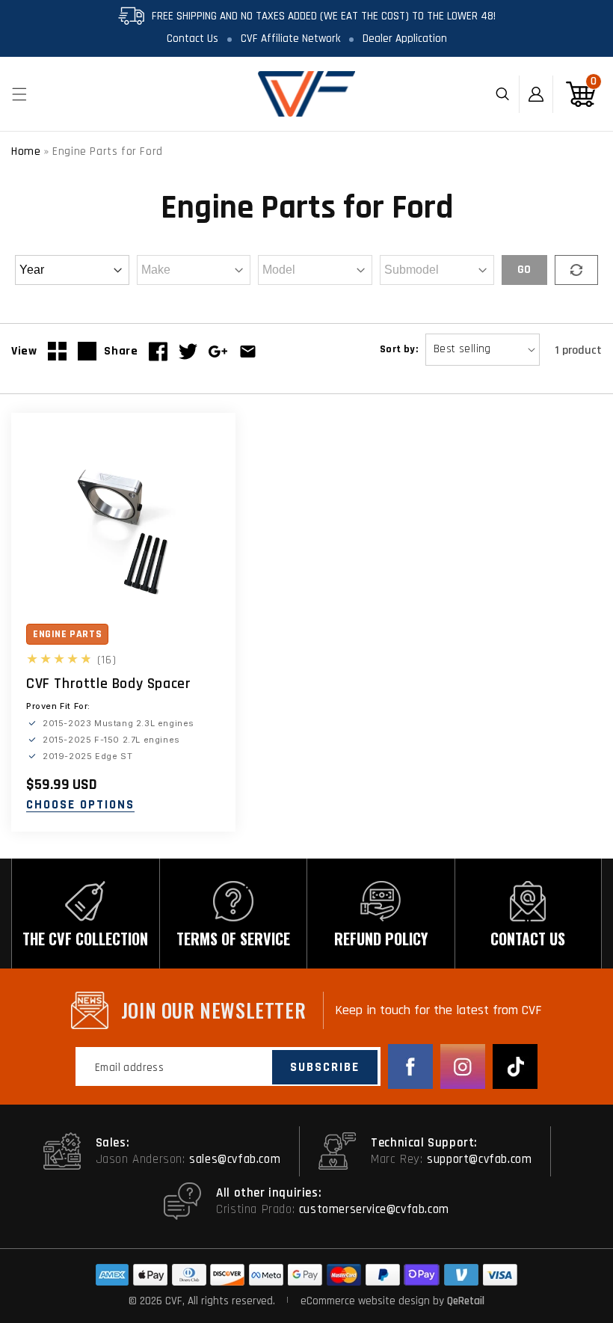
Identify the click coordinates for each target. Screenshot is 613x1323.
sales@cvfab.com (234, 1159)
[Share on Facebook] (158, 351)
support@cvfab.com (479, 1159)
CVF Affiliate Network (290, 38)
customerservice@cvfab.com (374, 1209)
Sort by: (399, 349)
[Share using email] (247, 351)
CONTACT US (527, 938)
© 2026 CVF (155, 1301)
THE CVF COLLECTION (85, 938)
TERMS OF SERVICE (233, 938)
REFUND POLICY (381, 938)
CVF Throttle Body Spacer (108, 683)
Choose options (80, 805)
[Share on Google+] (218, 351)
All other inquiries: (268, 1193)
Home (25, 151)
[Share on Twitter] (188, 351)
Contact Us (192, 38)
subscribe (325, 1067)
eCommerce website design (367, 1301)
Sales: (113, 1143)
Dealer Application (405, 38)
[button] (19, 94)
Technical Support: (424, 1143)
